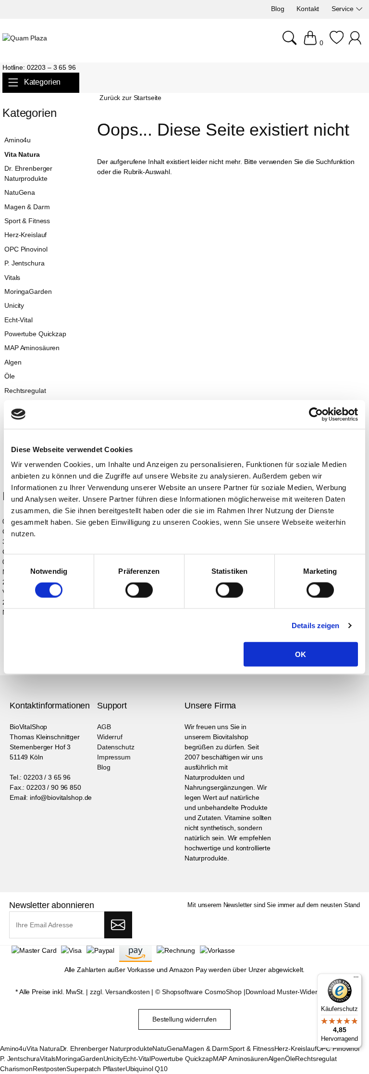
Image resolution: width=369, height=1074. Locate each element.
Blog (103, 767)
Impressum (114, 757)
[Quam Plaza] (24, 38)
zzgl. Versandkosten (119, 992)
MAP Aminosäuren (32, 348)
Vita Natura (21, 154)
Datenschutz (115, 747)
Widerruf (110, 737)
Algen (12, 362)
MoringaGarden (27, 291)
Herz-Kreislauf (25, 235)
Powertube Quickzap (35, 334)
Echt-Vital (18, 320)
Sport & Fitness (27, 221)
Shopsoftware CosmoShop (202, 992)
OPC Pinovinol (25, 249)
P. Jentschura (24, 263)
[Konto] (356, 43)
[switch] (139, 590)
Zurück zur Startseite (130, 97)
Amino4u (17, 140)
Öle (9, 376)
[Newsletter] (118, 924)
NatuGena (19, 192)
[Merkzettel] (337, 43)
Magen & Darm (26, 207)
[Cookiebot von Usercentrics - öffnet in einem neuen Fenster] (316, 414)
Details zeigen (315, 625)
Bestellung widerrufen (184, 1019)
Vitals (12, 277)
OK (300, 654)
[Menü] (356, 979)
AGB (104, 727)
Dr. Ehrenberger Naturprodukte (28, 173)
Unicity (14, 305)
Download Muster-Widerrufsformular (300, 992)
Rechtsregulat (25, 390)
